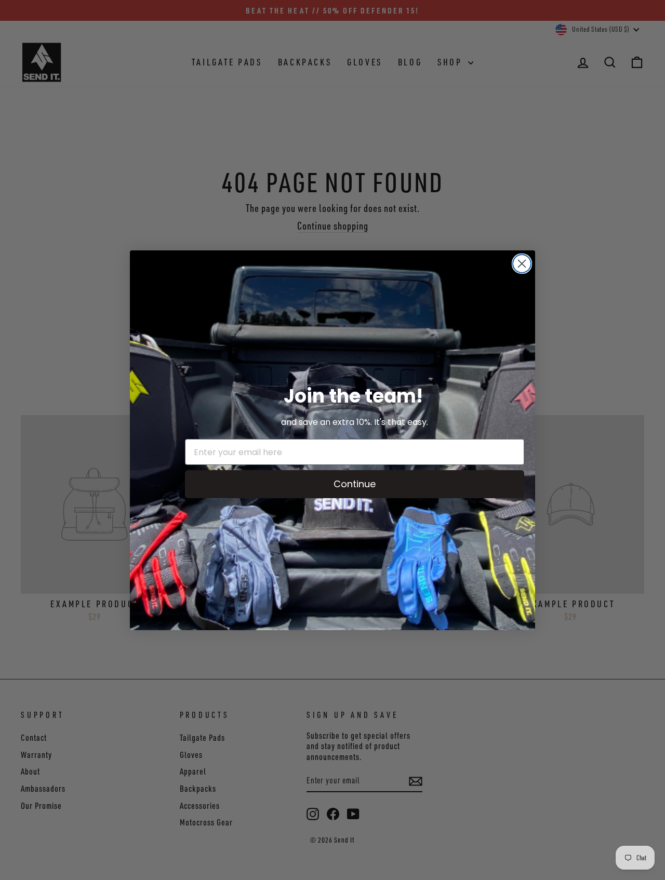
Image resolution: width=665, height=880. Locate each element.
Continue (355, 483)
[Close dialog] (522, 264)
